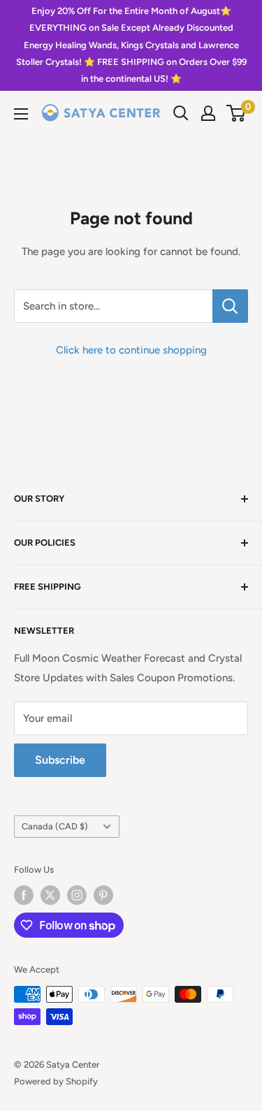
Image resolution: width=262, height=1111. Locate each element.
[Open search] (181, 113)
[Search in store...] (230, 306)
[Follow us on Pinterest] (103, 895)
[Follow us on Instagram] (77, 895)
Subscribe (60, 760)
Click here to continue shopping (131, 350)
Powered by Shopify (56, 1081)
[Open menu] (21, 113)
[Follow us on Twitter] (50, 895)
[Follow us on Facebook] (24, 895)
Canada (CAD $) (55, 826)
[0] (236, 113)
